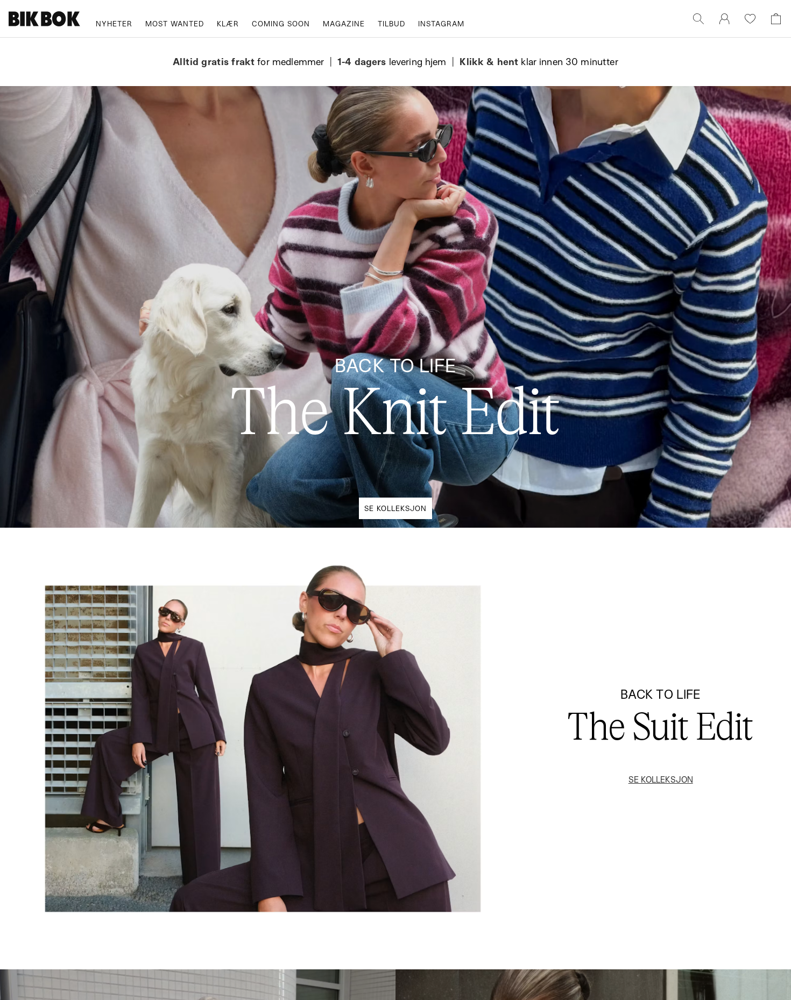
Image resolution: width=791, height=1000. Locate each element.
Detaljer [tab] (395, 408)
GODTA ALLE (547, 580)
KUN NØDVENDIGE (243, 580)
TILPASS (390, 580)
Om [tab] (554, 408)
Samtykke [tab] (236, 408)
